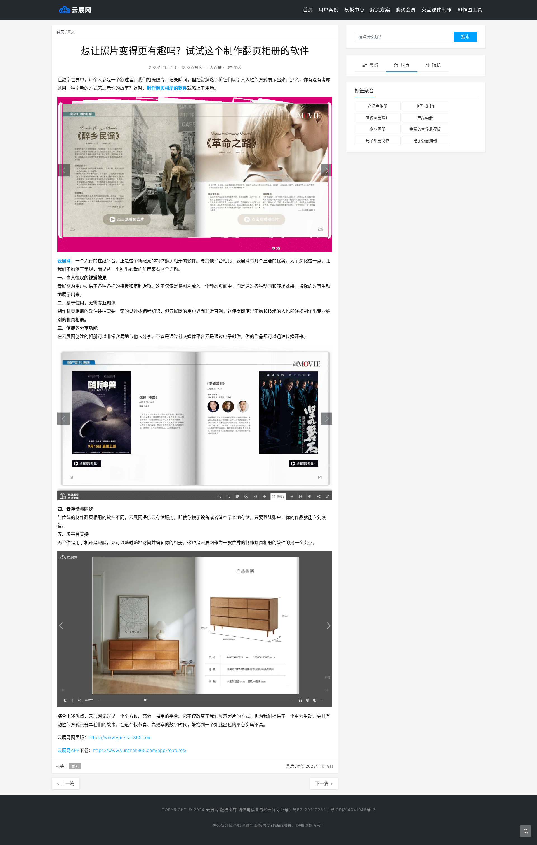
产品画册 (425, 117)
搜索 (465, 36)
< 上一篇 (65, 783)
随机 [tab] (436, 65)
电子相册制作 (377, 140)
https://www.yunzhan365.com (120, 737)
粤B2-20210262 (309, 809)
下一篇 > (324, 783)
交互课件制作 (436, 10)
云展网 (64, 261)
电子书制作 (425, 106)
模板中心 (354, 10)
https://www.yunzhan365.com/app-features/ (140, 750)
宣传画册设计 (377, 117)
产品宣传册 (377, 106)
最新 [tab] (373, 65)
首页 (308, 10)
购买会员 (406, 10)
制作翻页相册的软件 (167, 88)
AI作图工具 (469, 10)
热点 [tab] (405, 65)
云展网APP (68, 750)
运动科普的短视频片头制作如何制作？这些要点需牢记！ (268, 824)
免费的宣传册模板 (425, 129)
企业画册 (377, 129)
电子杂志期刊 (425, 140)
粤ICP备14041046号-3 (353, 809)
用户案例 (329, 10)
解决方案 (380, 10)
